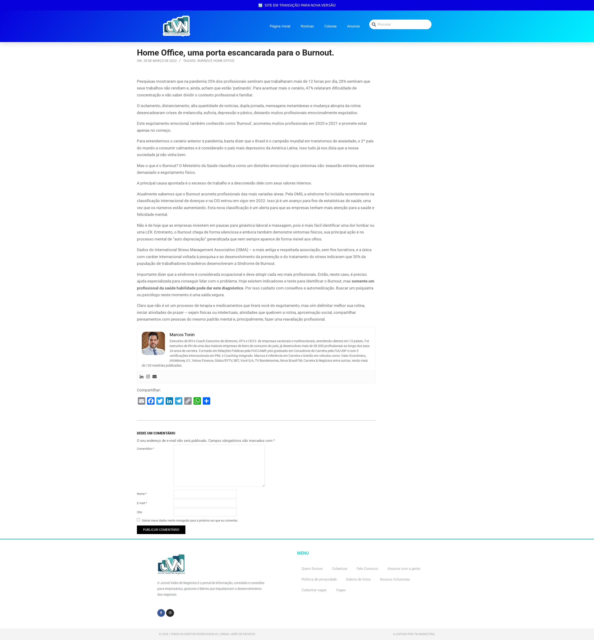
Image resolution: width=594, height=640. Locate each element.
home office (223, 60)
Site (139, 512)
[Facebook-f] (161, 613)
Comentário (145, 448)
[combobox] (400, 24)
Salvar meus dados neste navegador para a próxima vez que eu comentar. (190, 520)
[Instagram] (148, 376)
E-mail (142, 503)
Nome (142, 494)
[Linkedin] (141, 376)
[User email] (154, 376)
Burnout (204, 60)
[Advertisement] (419, 107)
